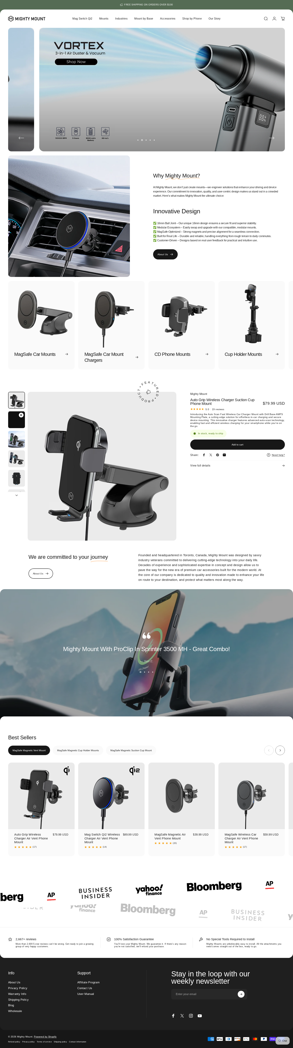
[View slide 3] (148, 672)
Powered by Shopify (45, 1036)
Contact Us (84, 988)
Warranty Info (17, 994)
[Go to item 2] (16, 419)
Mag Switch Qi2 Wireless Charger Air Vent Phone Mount (102, 838)
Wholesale (15, 1011)
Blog (11, 1005)
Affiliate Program (88, 982)
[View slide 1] (140, 672)
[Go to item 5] (16, 478)
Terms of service (44, 1042)
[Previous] (21, 138)
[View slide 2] (144, 672)
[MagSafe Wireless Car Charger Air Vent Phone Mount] (251, 796)
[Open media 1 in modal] (102, 466)
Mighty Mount (198, 393)
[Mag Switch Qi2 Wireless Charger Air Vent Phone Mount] (111, 796)
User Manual (85, 994)
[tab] (29, 750)
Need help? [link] (278, 455)
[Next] (272, 138)
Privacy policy (28, 1042)
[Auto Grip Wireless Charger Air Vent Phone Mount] (41, 796)
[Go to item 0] (16, 400)
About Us (14, 982)
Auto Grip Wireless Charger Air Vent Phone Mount (31, 838)
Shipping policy (60, 1042)
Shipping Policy (18, 999)
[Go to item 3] (16, 439)
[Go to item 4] (16, 458)
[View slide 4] (153, 672)
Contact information (77, 1042)
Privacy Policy (17, 988)
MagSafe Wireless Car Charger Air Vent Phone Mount (241, 838)
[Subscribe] (241, 994)
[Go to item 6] (16, 497)
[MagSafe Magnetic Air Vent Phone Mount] (181, 796)
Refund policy (14, 1042)
